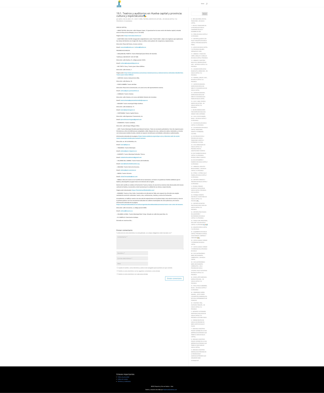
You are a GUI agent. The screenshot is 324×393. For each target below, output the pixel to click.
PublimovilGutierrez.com (170, 389)
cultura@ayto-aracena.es (128, 170)
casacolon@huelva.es (126, 47)
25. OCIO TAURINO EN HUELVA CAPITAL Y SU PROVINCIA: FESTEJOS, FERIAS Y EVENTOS (198, 155)
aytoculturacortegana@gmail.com (130, 119)
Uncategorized (195, 360)
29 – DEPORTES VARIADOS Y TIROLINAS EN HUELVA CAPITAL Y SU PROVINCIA (199, 181)
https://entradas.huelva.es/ (132, 35)
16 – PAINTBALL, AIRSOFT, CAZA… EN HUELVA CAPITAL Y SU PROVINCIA (199, 79)
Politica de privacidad (123, 377)
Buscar (205, 14)
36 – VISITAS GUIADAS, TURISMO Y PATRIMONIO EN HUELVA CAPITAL (199, 242)
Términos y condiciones (124, 381)
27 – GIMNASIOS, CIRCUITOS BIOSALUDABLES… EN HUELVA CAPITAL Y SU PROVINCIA (198, 168)
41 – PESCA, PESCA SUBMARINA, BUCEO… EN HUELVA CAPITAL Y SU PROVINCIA (199, 288)
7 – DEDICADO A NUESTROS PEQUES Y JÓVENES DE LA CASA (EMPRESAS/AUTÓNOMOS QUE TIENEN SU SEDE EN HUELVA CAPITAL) (199, 332)
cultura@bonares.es (126, 211)
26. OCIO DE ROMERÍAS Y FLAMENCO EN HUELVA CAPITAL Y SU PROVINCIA (199, 162)
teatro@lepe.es (125, 144)
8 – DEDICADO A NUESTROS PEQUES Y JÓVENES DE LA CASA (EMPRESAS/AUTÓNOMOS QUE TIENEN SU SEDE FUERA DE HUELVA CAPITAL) (199, 343)
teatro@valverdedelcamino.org (129, 164)
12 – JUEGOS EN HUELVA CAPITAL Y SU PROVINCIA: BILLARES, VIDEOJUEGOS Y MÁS (199, 49)
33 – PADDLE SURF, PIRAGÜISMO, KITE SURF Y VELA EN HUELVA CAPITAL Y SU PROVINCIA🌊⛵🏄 (199, 222)
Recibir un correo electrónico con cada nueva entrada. (133, 274)
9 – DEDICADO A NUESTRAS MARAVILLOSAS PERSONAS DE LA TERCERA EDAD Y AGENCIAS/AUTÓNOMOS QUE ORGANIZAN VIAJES (198, 354)
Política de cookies (123, 379)
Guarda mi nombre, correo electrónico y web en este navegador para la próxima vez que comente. (145, 268)
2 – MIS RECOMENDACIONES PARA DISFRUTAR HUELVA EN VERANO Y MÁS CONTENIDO (198, 112)
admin (120, 19)
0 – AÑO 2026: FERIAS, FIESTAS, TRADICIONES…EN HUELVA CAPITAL (198, 21)
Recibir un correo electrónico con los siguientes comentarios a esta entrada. (139, 271)
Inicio (202, 3)
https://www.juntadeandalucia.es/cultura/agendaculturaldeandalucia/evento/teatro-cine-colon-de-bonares (149, 204)
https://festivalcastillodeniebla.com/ (143, 190)
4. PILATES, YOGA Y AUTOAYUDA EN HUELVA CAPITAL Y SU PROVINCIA (199, 272)
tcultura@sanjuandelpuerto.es (129, 63)
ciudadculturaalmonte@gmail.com (130, 157)
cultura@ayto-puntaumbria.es (129, 90)
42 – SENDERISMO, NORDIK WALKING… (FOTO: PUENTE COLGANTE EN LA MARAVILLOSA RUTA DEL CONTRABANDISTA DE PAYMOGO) (199, 296)
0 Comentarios (128, 21)
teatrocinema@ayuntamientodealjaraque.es (134, 100)
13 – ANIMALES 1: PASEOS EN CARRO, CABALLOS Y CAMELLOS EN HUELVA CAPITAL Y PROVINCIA (199, 56)
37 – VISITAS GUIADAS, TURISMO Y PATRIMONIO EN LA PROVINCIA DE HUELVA (199, 249)
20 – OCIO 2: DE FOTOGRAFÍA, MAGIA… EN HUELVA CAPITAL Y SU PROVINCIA (198, 118)
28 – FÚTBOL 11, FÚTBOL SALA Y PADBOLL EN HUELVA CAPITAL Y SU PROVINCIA (199, 175)
